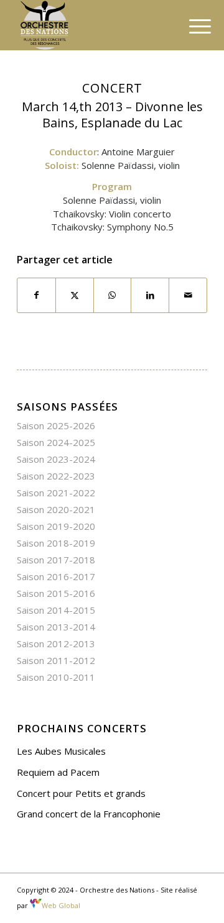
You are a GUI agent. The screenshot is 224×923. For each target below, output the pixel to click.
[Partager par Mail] (188, 295)
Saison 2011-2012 (56, 660)
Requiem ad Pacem (58, 772)
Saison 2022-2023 (56, 476)
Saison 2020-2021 (56, 509)
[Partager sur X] (74, 295)
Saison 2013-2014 (56, 627)
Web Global (61, 905)
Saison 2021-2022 (56, 492)
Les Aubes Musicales (61, 751)
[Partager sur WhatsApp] (112, 295)
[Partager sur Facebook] (36, 295)
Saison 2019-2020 (56, 526)
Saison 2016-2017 (56, 576)
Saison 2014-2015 (56, 610)
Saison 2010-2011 (56, 677)
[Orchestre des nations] (93, 25)
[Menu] (190, 26)
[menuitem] (190, 26)
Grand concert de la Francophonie (89, 813)
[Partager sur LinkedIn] (150, 295)
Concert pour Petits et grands (81, 793)
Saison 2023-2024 (56, 459)
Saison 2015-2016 (56, 593)
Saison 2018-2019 (56, 543)
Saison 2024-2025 (56, 442)
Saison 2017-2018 (56, 559)
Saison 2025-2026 (56, 425)
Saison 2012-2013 (56, 643)
